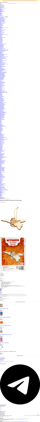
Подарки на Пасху (2, 179)
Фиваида (1, 149)
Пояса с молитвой (2, 141)
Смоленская (1, 94)
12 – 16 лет (1, 81)
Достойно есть (1, 101)
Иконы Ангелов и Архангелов (3, 102)
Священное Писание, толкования (3, 189)
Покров (1, 97)
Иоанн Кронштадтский (2, 105)
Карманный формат (2, 77)
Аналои (1, 121)
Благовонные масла (2, 151)
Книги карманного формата (3, 66)
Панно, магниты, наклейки (2, 160)
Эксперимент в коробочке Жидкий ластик (5, 325)
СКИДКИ (1, 9)
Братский (1, 150)
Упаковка (1, 182)
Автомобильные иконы (2, 119)
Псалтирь (1, 26)
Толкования (1, 59)
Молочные (1, 131)
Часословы (1, 36)
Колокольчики (1, 159)
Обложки (1, 166)
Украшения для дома (2, 174)
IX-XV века (1, 42)
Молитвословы (1, 83)
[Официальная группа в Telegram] (20, 404)
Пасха (0, 178)
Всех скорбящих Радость (2, 96)
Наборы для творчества (2, 198)
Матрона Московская (2, 107)
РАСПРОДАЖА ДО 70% (2, 191)
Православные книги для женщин (3, 72)
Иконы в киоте (1, 113)
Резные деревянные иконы (2, 114)
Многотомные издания (2, 73)
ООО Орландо (2, 274)
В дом (0, 123)
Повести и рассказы (2, 84)
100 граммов (1, 145)
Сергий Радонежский (2, 104)
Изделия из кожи (1, 163)
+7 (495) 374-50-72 (2, 6)
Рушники (1, 140)
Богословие (1, 38)
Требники (1, 35)
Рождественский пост (2, 170)
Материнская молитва (2, 70)
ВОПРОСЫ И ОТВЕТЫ (2, 11)
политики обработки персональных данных (21, 421)
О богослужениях (2, 46)
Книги (0, 171)
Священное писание (2, 23)
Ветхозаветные (1, 40)
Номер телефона (1, 416)
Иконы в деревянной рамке (2, 112)
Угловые (1, 127)
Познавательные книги (2, 88)
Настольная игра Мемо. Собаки (4, 308)
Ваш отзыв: (1, 299)
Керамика (1, 158)
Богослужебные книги (2, 30)
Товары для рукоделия (2, 168)
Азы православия (1, 45)
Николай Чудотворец (2, 103)
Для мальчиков (1, 135)
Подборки (1, 67)
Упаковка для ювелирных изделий (3, 156)
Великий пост (1, 176)
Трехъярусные (1, 129)
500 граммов (1, 148)
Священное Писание (2, 58)
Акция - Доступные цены (2, 18)
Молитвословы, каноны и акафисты (3, 27)
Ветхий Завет (1, 24)
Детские (1, 65)
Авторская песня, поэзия (2, 185)
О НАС (0, 14)
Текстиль (1, 122)
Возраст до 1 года (2, 138)
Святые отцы (1, 39)
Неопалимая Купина (2, 99)
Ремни (0, 164)
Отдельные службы (2, 33)
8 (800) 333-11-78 (1, 7)
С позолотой (1, 155)
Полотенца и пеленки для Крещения (3, 137)
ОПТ (0, 193)
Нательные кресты (2, 154)
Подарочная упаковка (2, 169)
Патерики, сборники (2, 44)
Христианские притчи (2, 51)
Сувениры (1, 181)
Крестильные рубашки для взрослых (3, 139)
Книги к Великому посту (2, 177)
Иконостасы (1, 130)
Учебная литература (2, 85)
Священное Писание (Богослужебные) (4, 34)
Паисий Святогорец (2, 106)
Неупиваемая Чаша (2, 98)
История (1, 53)
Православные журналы (2, 90)
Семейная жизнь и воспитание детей (3, 54)
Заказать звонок (1, 418)
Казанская (1, 93)
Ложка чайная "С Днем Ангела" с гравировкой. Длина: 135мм (8, 351)
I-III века (1, 41)
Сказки (0, 87)
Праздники (1, 47)
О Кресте (1, 71)
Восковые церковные (2, 142)
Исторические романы (2, 74)
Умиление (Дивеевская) (2, 100)
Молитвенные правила (2, 32)
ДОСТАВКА (1, 192)
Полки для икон (1, 126)
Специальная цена (2, 19)
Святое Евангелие (2, 25)
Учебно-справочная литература (3, 57)
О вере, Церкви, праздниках (3, 82)
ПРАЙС (1, 12)
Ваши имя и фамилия (2, 298)
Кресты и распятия (2, 125)
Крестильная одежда (2, 134)
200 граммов (1, 146)
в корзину (1, 280)
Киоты (0, 152)
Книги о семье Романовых (2, 75)
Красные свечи (1, 180)
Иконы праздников (2, 111)
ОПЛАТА (1, 10)
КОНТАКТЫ (1, 194)
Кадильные (1, 143)
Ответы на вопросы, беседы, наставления (4, 49)
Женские (1, 165)
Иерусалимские (1, 144)
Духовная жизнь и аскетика (3, 62)
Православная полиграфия (2, 161)
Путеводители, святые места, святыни (4, 56)
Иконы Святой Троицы (2, 91)
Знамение (1, 95)
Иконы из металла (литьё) (2, 115)
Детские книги (1, 86)
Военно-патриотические (2, 68)
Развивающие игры (2, 162)
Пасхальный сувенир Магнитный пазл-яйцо (5, 334)
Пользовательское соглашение (3, 405)
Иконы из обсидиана (2, 117)
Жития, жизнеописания (2, 187)
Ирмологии (1, 31)
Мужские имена (1, 110)
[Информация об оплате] (20, 290)
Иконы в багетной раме (2, 116)
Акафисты (1, 28)
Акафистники (1, 61)
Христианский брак (2, 55)
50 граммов (1, 147)
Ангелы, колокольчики (2, 172)
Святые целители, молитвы (3, 76)
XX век (0, 43)
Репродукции (1, 52)
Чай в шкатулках (1, 175)
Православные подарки (2, 197)
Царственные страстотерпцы (3, 109)
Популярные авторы (2, 78)
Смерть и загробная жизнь (2, 48)
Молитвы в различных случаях (3, 29)
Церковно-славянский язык (2, 37)
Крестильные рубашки (2, 136)
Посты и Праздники (2, 64)
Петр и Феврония (2, 108)
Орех (0, 132)
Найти (6, 16)
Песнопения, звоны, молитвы (3, 188)
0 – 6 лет (1, 80)
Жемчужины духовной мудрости (3, 69)
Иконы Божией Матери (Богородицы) (4, 92)
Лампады (1, 124)
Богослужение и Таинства (2, 63)
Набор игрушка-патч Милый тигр (4, 342)
